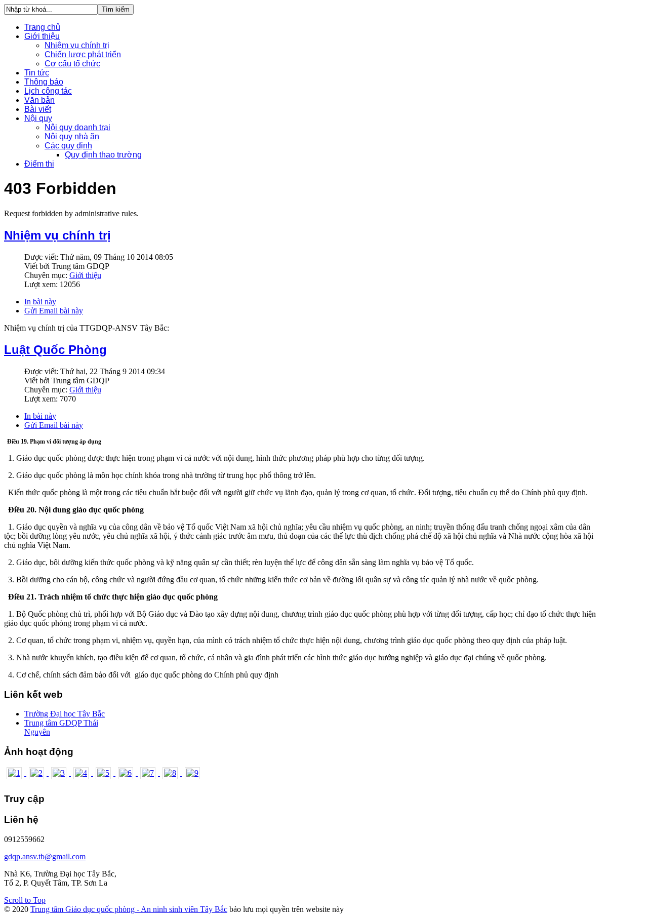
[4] (82, 773)
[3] (60, 773)
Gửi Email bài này (53, 310)
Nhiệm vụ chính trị (57, 235)
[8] (171, 773)
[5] (104, 773)
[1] (15, 773)
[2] (37, 773)
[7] (149, 773)
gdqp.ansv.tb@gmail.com (45, 856)
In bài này (40, 301)
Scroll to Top (25, 900)
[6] (126, 773)
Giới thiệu (85, 275)
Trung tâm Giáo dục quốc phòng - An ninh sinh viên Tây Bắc (128, 909)
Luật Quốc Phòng (55, 349)
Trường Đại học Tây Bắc (64, 713)
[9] (192, 773)
